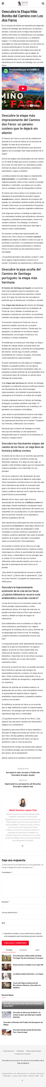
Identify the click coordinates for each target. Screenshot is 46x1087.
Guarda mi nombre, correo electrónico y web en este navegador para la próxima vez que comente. (23, 935)
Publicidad (20, 1051)
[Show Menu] (3, 3)
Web (3, 923)
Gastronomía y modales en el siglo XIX (28, 965)
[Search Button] (43, 3)
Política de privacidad (33, 1051)
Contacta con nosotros (23, 1054)
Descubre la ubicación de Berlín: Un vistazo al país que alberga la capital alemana (27, 1015)
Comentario (7, 872)
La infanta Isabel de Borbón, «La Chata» (28, 974)
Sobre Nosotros (8, 1051)
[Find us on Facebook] (22, 1080)
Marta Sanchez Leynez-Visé (23, 810)
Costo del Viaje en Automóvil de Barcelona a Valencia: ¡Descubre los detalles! (27, 985)
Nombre (6, 902)
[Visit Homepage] (23, 3)
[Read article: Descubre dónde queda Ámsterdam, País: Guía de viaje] (6, 1032)
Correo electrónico (10, 912)
